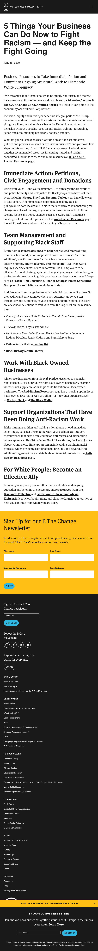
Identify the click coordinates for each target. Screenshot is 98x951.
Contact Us (8, 881)
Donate (9, 667)
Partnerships (9, 854)
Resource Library (11, 758)
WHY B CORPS (11, 677)
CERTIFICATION (11, 698)
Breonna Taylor (56, 197)
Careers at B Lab (11, 863)
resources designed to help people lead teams (48, 251)
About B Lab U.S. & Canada (15, 840)
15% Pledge (50, 378)
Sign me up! (11, 623)
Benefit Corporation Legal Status (17, 791)
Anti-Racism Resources (69, 219)
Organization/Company (15, 567)
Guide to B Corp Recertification (17, 808)
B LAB (7, 835)
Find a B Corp (9, 686)
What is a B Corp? (11, 681)
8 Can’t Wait (63, 214)
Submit (9, 586)
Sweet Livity (26, 285)
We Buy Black (16, 400)
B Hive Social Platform (13, 823)
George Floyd (31, 197)
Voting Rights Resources (14, 787)
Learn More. (56, 924)
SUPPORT (8, 876)
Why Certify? (9, 703)
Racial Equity (9, 763)
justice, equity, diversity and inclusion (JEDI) (43, 264)
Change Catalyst (56, 281)
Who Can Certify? (11, 713)
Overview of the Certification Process (19, 708)
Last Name (55, 551)
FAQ (6, 885)
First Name (9, 551)
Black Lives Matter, (58, 440)
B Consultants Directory (14, 746)
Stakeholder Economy (13, 772)
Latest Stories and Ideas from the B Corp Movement (25, 691)
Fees (6, 722)
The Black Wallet (41, 400)
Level (6, 736)
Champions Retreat (12, 813)
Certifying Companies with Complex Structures (23, 741)
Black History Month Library (24, 351)
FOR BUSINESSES (12, 753)
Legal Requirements (12, 717)
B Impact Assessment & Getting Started (20, 727)
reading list (40, 344)
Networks (8, 818)
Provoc (17, 281)
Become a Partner (11, 859)
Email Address (57, 567)
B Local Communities (13, 827)
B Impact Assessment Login (15, 732)
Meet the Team (10, 845)
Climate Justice (10, 768)
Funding (7, 849)
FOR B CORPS (10, 799)
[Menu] (91, 6)
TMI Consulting (34, 281)
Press (6, 868)
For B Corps (9, 804)
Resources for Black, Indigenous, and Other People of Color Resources (33, 782)
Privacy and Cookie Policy (15, 890)
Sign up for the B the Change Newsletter (47, 903)
